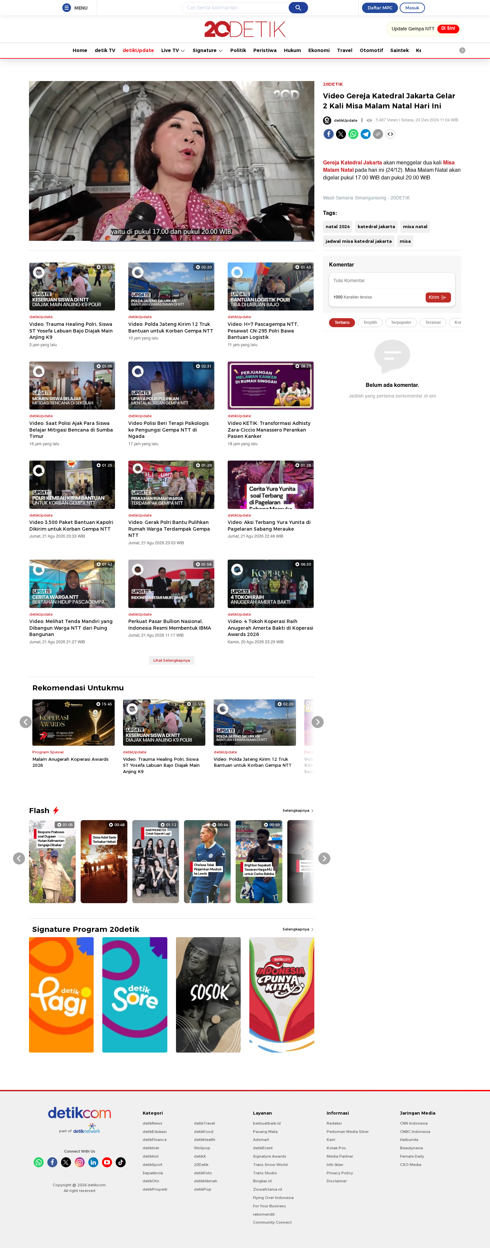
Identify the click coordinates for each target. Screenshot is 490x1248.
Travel (344, 50)
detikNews (152, 1123)
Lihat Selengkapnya (171, 660)
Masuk (412, 7)
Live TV (170, 50)
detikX (200, 1156)
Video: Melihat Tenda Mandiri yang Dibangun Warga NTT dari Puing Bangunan (71, 628)
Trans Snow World (270, 1164)
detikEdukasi (155, 1131)
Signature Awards (269, 1156)
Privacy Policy (340, 1173)
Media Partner (340, 1156)
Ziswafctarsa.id (267, 1189)
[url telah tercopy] (378, 134)
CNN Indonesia (414, 1123)
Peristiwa (265, 50)
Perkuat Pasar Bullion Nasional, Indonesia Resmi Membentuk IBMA (169, 625)
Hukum (292, 50)
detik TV (105, 50)
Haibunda (409, 1139)
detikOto (151, 1181)
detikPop (202, 1189)
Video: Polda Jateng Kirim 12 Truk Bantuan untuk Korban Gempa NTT (170, 328)
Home (80, 50)
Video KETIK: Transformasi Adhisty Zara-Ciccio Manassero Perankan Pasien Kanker (269, 430)
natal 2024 (338, 226)
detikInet (151, 1148)
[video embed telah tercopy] (390, 134)
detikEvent (263, 1148)
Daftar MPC (380, 7)
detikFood (203, 1131)
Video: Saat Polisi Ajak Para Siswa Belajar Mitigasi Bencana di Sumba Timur (71, 430)
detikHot (151, 1156)
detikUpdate (138, 50)
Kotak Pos (336, 1148)
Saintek (399, 50)
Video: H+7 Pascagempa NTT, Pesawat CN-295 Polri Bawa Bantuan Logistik (263, 331)
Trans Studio (265, 1173)
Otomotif (371, 50)
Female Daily (412, 1156)
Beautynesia (411, 1148)
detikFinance (155, 1139)
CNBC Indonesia (415, 1131)
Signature (205, 50)
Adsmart (261, 1139)
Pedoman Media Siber (348, 1131)
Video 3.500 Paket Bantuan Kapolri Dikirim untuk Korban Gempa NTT (71, 526)
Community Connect (272, 1222)
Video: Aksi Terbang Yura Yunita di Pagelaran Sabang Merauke (269, 526)
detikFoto (203, 1173)
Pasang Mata (265, 1131)
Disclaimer (337, 1181)
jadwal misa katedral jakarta (359, 241)
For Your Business (269, 1206)
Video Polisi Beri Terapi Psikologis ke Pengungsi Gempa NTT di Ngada (168, 430)
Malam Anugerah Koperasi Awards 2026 (70, 762)
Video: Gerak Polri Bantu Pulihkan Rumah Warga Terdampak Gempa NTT (169, 529)
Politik (238, 50)
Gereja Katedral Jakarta (352, 162)
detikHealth (204, 1139)
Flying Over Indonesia (273, 1197)
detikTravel (204, 1123)
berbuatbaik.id (267, 1123)
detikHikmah (205, 1181)
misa (405, 241)
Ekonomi (319, 50)
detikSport (152, 1164)
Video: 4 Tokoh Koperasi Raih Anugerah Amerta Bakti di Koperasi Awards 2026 (270, 628)
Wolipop (202, 1148)
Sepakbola (153, 1173)
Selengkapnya (296, 810)
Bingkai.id (262, 1181)
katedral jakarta (376, 226)
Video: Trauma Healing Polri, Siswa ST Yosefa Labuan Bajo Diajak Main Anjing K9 (71, 331)
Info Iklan (335, 1164)
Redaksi (334, 1123)
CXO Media (410, 1164)
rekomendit (264, 1214)
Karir (331, 1139)
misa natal (415, 226)
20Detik (201, 1164)
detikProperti (155, 1189)
